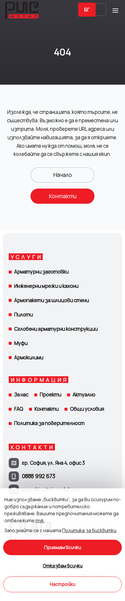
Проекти (50, 394)
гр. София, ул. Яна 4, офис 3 (53, 462)
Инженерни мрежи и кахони (46, 286)
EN (100, 9)
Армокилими (28, 357)
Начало (62, 175)
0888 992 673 (38, 476)
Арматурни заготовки (41, 271)
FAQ (18, 408)
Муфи (21, 343)
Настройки (62, 584)
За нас (21, 394)
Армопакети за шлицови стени (51, 300)
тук (39, 520)
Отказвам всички (63, 566)
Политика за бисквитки (89, 530)
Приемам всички (62, 547)
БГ (87, 9)
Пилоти (23, 314)
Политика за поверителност (49, 423)
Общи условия (87, 408)
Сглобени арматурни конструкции (56, 328)
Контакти (62, 196)
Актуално (84, 394)
